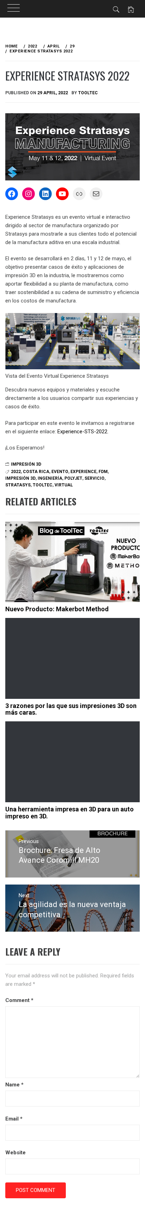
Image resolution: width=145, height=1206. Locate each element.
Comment (19, 1000)
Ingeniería (50, 478)
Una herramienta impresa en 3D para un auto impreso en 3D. (69, 812)
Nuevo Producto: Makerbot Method (57, 609)
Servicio (94, 478)
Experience (83, 471)
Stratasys (18, 485)
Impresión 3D (26, 464)
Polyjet (73, 478)
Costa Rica (36, 471)
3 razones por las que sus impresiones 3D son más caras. (71, 709)
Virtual (64, 485)
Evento (59, 471)
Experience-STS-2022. (82, 431)
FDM (103, 471)
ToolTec (88, 92)
